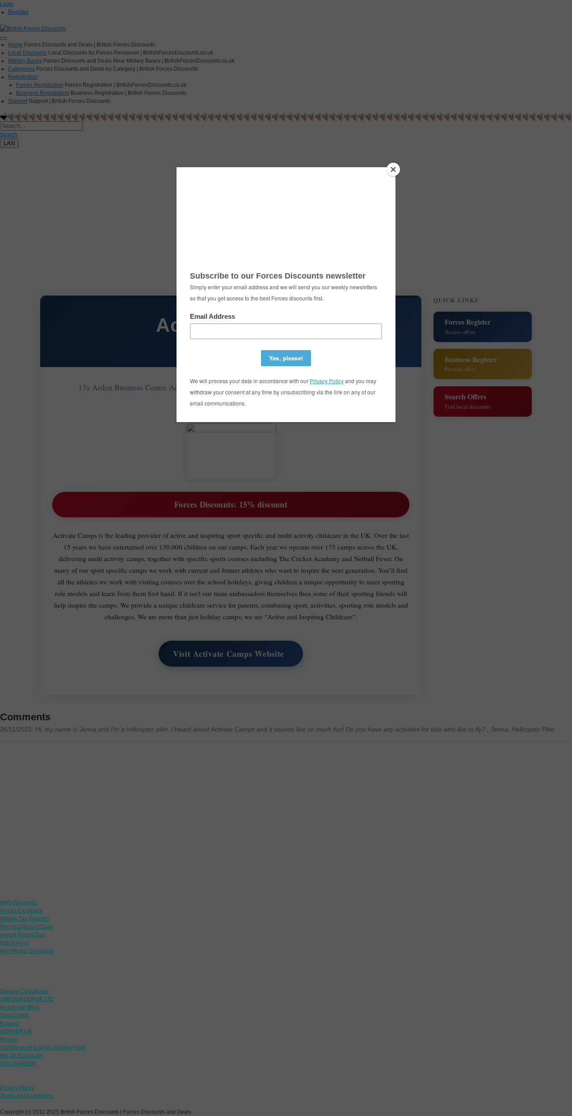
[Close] (393, 169)
